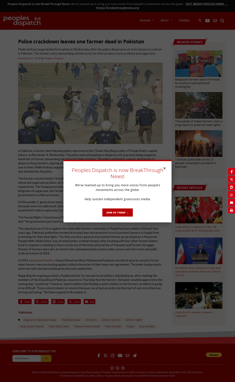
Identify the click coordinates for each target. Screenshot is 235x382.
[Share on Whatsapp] (231, 194)
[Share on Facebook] (231, 171)
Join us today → (117, 212)
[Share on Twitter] (231, 179)
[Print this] (231, 210)
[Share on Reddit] (231, 186)
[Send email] (231, 202)
